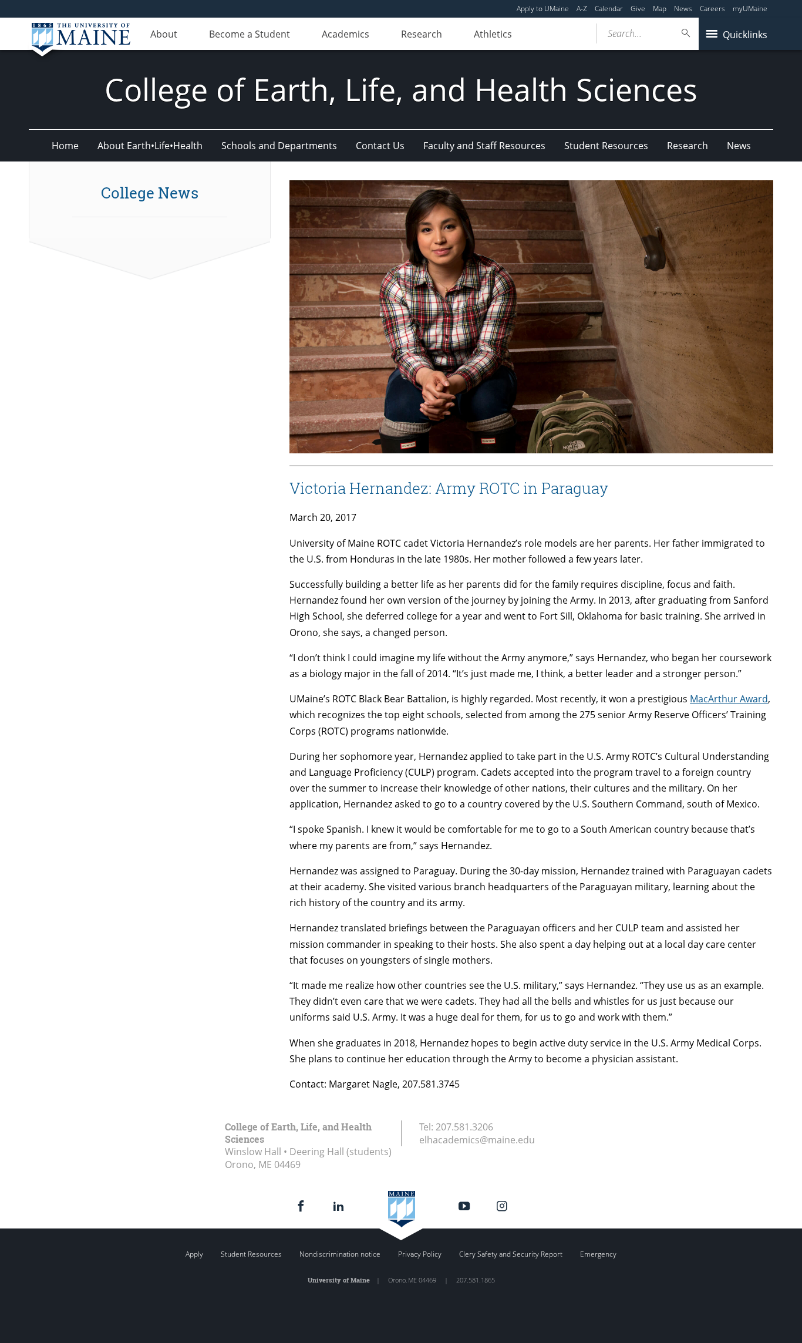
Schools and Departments (279, 145)
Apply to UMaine (543, 9)
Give (638, 9)
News (683, 9)
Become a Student (249, 34)
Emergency (598, 1254)
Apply (194, 1254)
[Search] (686, 33)
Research (421, 34)
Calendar (609, 9)
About (163, 34)
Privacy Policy (420, 1254)
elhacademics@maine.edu (477, 1139)
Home (65, 145)
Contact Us (380, 145)
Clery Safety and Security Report (510, 1254)
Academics (345, 34)
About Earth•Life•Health (150, 145)
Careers (712, 9)
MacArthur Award (729, 698)
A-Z (582, 9)
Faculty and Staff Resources (484, 145)
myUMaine (750, 9)
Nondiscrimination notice (339, 1254)
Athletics (493, 34)
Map (659, 9)
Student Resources (606, 145)
